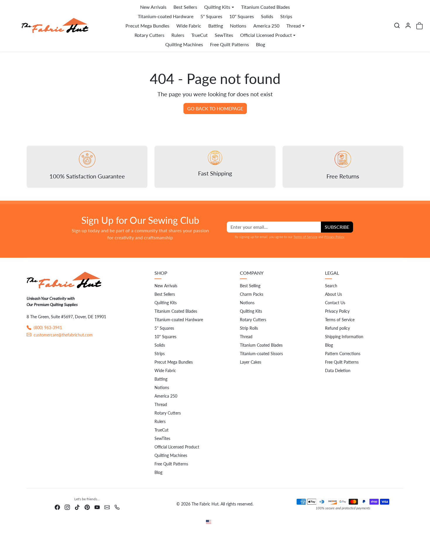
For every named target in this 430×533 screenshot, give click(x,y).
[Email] (107, 506)
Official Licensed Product (176, 446)
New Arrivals (153, 7)
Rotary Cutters (149, 35)
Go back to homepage (215, 108)
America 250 (266, 25)
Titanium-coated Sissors (261, 353)
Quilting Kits (165, 302)
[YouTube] (97, 506)
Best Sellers (185, 7)
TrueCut (199, 35)
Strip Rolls (249, 328)
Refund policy (337, 328)
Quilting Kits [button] (217, 7)
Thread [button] (293, 25)
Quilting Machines (184, 44)
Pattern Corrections (342, 353)
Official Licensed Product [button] (266, 35)
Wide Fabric (188, 25)
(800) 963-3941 (48, 327)
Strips (286, 16)
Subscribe (337, 227)
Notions (238, 25)
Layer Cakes (250, 362)
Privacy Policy (334, 237)
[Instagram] (67, 506)
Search (331, 285)
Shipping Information (344, 336)
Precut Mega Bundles (147, 25)
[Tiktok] (77, 506)
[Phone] (117, 506)
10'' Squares (241, 16)
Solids (267, 16)
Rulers (177, 35)
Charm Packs (251, 294)
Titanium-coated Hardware (165, 16)
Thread (160, 404)
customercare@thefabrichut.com (63, 334)
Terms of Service (305, 237)
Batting (215, 25)
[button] (397, 25)
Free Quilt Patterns (229, 44)
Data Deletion (337, 370)
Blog (260, 44)
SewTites (224, 35)
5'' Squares (211, 16)
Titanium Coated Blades (265, 7)
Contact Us (335, 302)
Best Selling (250, 285)
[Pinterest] (87, 506)
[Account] (408, 25)
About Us (333, 294)
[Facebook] (57, 506)
